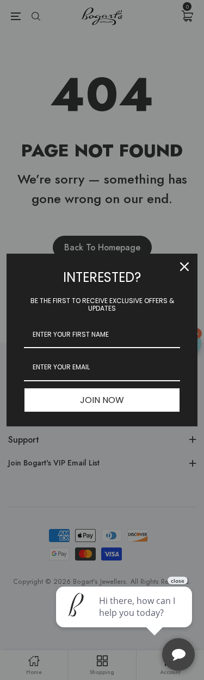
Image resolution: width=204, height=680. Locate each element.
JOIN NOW (102, 400)
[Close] (184, 267)
